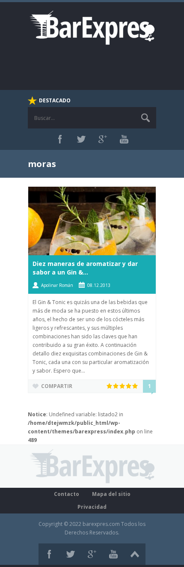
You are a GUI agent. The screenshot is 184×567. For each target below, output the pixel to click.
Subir (134, 554)
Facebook (60, 139)
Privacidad (92, 506)
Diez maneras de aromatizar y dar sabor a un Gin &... (85, 268)
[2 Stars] (116, 386)
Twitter (81, 139)
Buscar (145, 117)
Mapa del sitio (111, 494)
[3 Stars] (122, 386)
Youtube (124, 139)
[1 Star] (110, 386)
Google (102, 139)
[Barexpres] (92, 27)
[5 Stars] (135, 386)
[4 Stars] (129, 386)
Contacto (66, 494)
